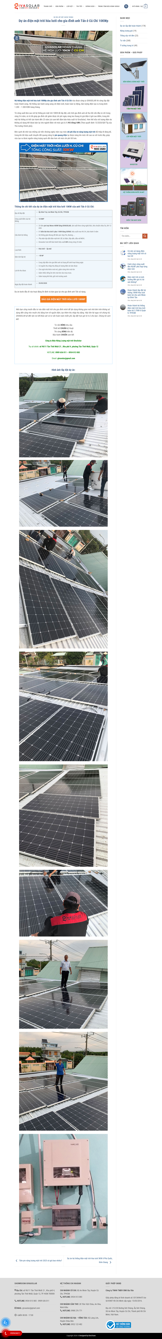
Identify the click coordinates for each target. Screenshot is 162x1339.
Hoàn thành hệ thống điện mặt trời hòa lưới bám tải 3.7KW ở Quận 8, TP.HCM (137, 309)
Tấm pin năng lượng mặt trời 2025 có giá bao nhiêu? (40, 1261)
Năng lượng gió (126, 31)
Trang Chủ (48, 6)
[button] (126, 6)
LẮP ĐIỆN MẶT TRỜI (133, 136)
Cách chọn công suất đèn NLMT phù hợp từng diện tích (137, 266)
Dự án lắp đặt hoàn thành (63, 17)
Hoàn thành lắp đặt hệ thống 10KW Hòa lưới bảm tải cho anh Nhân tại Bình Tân (137, 294)
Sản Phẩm (59, 6)
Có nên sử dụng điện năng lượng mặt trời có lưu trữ (137, 253)
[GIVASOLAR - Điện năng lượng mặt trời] (27, 6)
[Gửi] (144, 236)
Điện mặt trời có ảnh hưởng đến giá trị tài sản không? (136, 279)
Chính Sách (90, 6)
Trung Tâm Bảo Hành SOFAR (108, 6)
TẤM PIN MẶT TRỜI (134, 109)
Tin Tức (79, 6)
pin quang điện (61, 135)
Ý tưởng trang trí (127, 45)
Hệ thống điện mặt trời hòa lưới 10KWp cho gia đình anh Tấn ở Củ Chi (43, 100)
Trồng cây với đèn (127, 35)
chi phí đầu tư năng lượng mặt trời (81, 132)
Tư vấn (123, 40)
